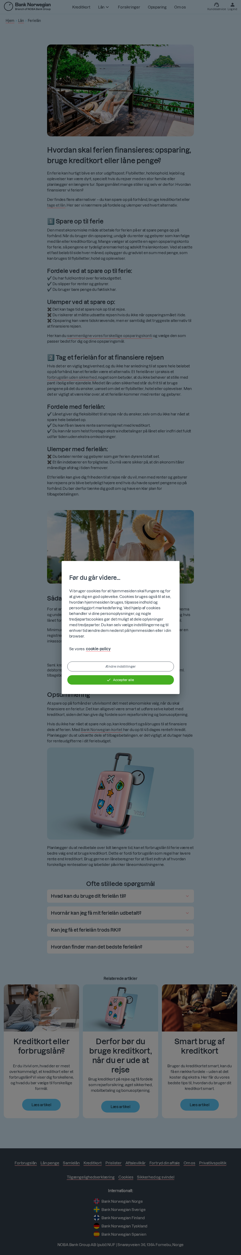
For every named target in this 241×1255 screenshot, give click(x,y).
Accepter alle (123, 680)
